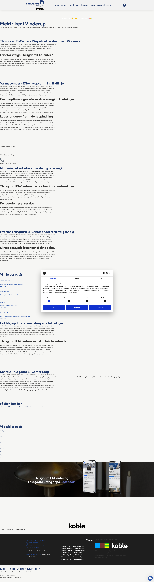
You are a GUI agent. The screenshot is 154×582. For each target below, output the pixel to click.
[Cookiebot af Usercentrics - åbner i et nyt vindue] (104, 273)
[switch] (68, 301)
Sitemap (43, 554)
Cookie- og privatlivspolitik (33, 554)
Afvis (54, 307)
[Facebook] (124, 5)
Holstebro (68, 377)
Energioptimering (88, 5)
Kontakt (108, 5)
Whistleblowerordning (32, 556)
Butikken (100, 5)
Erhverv (77, 5)
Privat (70, 5)
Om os (63, 5)
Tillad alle (100, 307)
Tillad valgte (77, 307)
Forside (56, 5)
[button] (77, 18)
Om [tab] (101, 278)
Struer (74, 377)
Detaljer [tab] (77, 278)
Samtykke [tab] (53, 278)
